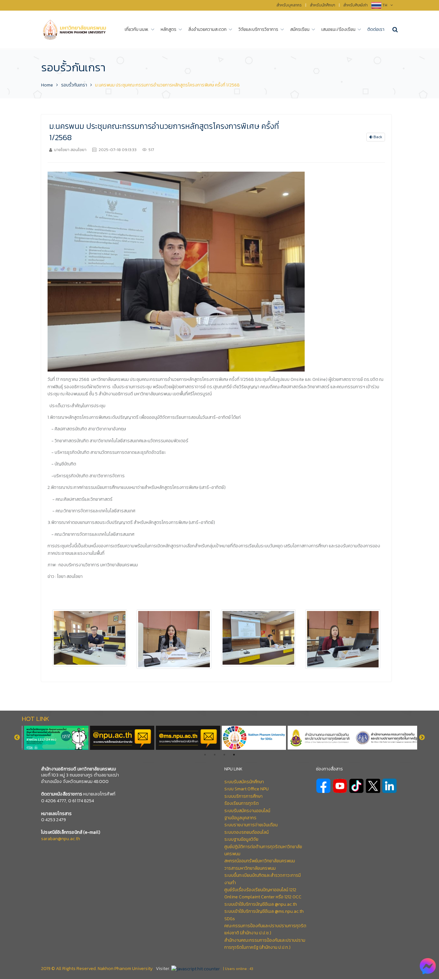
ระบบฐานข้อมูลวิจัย (241, 839)
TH (385, 5)
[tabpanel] (384, 738)
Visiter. (163, 968)
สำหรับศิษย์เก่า (355, 5)
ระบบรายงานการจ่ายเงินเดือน (251, 825)
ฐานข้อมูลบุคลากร (240, 817)
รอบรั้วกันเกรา (74, 85)
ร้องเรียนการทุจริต (241, 803)
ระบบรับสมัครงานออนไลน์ (247, 810)
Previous (17, 737)
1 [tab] (205, 754)
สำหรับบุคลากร (289, 5)
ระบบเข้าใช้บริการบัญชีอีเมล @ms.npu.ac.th (264, 911)
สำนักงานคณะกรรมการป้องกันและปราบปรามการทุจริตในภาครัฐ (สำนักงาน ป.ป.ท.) (264, 944)
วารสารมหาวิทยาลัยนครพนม (250, 868)
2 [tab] (214, 754)
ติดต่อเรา (375, 29)
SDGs (229, 918)
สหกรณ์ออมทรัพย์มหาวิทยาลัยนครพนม (259, 861)
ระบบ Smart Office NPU (246, 789)
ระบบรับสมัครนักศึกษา (244, 781)
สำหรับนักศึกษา (322, 5)
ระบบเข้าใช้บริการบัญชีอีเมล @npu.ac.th (260, 904)
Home (47, 85)
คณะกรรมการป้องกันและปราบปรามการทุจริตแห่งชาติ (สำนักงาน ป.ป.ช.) (265, 929)
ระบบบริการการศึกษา (243, 796)
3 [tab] (224, 754)
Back (377, 137)
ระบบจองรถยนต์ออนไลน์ (246, 832)
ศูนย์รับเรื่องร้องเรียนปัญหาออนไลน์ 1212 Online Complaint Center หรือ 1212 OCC (262, 893)
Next (422, 737)
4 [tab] (234, 754)
